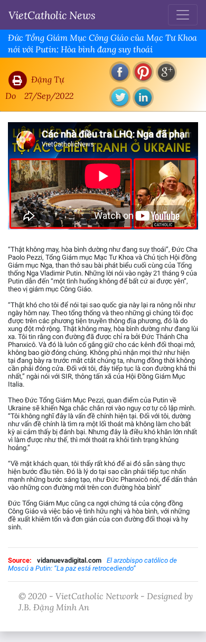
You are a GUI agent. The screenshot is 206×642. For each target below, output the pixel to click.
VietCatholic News (52, 15)
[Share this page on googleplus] (166, 71)
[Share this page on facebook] (119, 71)
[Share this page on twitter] (119, 97)
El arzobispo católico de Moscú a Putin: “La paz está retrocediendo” (92, 564)
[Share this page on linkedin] (143, 97)
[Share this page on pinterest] (143, 71)
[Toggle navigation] (183, 14)
